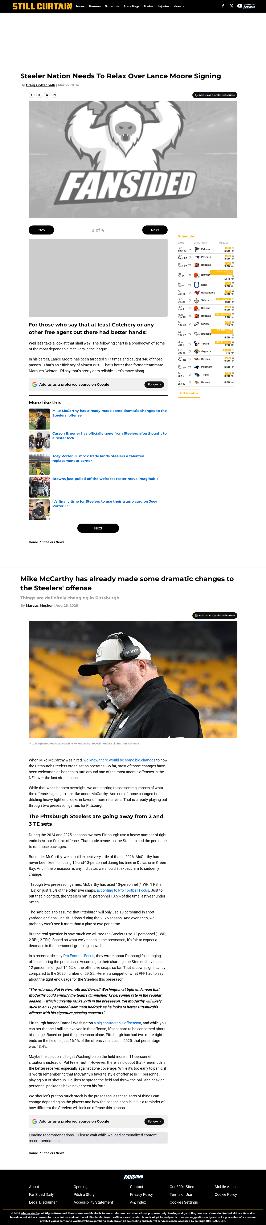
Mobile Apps (225, 1186)
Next (155, 230)
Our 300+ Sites (182, 1186)
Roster (149, 6)
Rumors (95, 6)
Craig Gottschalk (40, 85)
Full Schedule (189, 393)
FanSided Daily (41, 1194)
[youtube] (239, 6)
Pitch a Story (84, 1194)
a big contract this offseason (117, 1023)
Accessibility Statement (93, 1202)
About (34, 1186)
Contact (136, 1186)
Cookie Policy (226, 1194)
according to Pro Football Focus (123, 890)
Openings (81, 1186)
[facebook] (223, 6)
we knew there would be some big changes (119, 760)
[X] (231, 6)
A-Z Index (138, 1202)
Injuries (163, 6)
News (80, 6)
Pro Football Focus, (79, 956)
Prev (41, 230)
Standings (131, 6)
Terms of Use (181, 1194)
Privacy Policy (141, 1194)
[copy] (54, 95)
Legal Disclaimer (43, 1202)
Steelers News (53, 542)
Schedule (112, 6)
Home (33, 542)
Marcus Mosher (39, 606)
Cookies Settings (184, 1202)
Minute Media (30, 1213)
